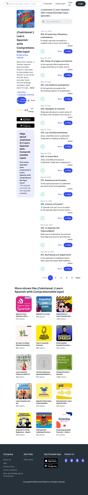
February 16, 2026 (47, 252)
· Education (21, 92)
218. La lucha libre (49, 156)
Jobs (5, 463)
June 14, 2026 (46, 31)
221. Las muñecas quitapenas (55, 85)
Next (78, 278)
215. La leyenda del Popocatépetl (50, 229)
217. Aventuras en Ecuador (54, 180)
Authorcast (60, 4)
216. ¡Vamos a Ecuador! (52, 204)
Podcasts (48, 4)
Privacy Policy (8, 466)
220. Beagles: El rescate (53, 109)
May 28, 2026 (46, 58)
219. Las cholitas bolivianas (54, 132)
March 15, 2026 (46, 201)
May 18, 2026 (46, 106)
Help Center (28, 459)
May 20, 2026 (46, 82)
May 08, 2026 (46, 153)
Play (69, 51)
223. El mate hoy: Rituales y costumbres (54, 35)
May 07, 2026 (46, 177)
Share (33, 100)
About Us (7, 459)
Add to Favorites (23, 100)
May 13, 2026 (46, 129)
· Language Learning (25, 95)
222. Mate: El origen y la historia (56, 61)
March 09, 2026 (46, 225)
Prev (45, 278)
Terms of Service (10, 470)
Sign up (70, 3)
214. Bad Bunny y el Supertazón (56, 255)
